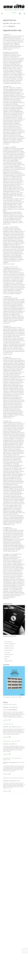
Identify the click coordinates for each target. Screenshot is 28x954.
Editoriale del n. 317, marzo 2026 (11, 741)
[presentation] (1, 681)
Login (14, 1)
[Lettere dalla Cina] (14, 681)
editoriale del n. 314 (8, 724)
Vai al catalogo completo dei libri (11, 697)
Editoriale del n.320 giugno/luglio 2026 (13, 778)
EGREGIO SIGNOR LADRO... (10, 704)
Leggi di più (6, 720)
